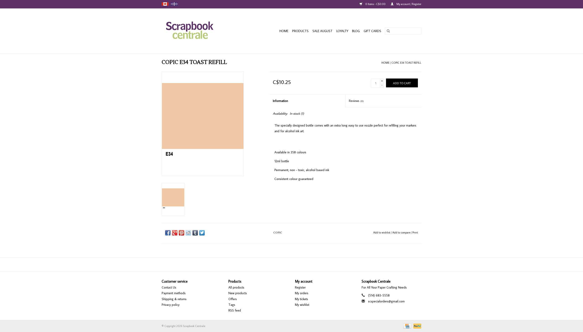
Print (415, 232)
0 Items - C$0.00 (375, 4)
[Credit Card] (407, 325)
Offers (232, 299)
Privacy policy (170, 305)
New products (237, 293)
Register (300, 287)
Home (283, 31)
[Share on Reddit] (188, 233)
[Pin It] (181, 233)
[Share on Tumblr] (195, 233)
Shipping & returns (174, 299)
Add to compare (401, 232)
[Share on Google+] (174, 233)
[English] (165, 4)
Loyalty (342, 31)
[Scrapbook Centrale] (198, 30)
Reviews (356, 101)
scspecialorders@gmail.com (386, 301)
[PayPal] (416, 325)
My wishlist (302, 305)
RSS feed (234, 310)
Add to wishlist (382, 232)
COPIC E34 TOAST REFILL (406, 62)
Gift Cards (372, 31)
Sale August (322, 31)
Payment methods (174, 293)
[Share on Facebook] (168, 233)
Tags (231, 305)
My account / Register (408, 4)
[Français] (174, 4)
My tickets (301, 299)
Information (280, 101)
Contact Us (169, 287)
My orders (301, 293)
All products (236, 287)
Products (300, 31)
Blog (356, 31)
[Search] (388, 31)
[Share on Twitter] (202, 233)
